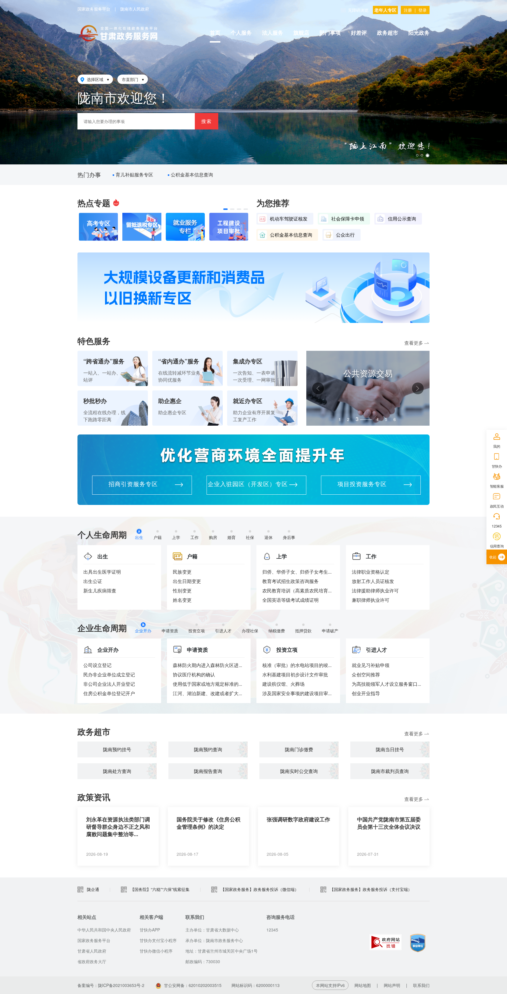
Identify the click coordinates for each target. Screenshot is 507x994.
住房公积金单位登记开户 (109, 693)
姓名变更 (182, 600)
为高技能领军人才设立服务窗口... (386, 683)
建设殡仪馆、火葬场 (283, 683)
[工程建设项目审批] (228, 227)
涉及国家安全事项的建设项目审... (297, 693)
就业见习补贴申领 (370, 665)
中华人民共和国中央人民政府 (104, 930)
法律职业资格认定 (370, 571)
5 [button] (386, 419)
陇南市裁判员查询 (390, 771)
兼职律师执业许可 (370, 600)
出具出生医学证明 (102, 571)
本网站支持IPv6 (330, 985)
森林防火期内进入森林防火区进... (207, 665)
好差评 (359, 32)
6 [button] (394, 419)
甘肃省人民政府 (91, 951)
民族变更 (182, 571)
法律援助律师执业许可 (375, 590)
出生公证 (92, 581)
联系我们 (421, 985)
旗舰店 (301, 32)
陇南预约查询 (208, 749)
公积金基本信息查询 (193, 174)
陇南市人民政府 (134, 9)
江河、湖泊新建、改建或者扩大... (207, 693)
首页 (215, 32)
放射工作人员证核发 (373, 581)
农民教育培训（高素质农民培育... (297, 590)
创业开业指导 (366, 693)
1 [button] (340, 419)
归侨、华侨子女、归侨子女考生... (297, 571)
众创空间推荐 (366, 674)
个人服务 (241, 32)
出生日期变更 (187, 581)
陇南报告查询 (208, 771)
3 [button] (357, 419)
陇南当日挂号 (390, 749)
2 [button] (348, 419)
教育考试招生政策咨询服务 (290, 581)
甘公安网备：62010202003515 (193, 985)
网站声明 (392, 985)
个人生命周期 (102, 534)
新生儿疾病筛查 (99, 590)
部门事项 (330, 32)
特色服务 (93, 341)
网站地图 (362, 985)
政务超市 (387, 32)
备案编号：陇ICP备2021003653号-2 (110, 985)
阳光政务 (419, 32)
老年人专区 (385, 10)
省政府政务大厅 (91, 961)
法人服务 (272, 32)
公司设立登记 (97, 665)
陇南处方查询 (117, 771)
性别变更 (182, 590)
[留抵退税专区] (141, 227)
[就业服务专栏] (185, 227)
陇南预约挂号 (117, 749)
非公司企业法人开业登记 (109, 683)
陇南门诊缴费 (299, 749)
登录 (422, 10)
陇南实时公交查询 (299, 771)
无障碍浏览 (358, 10)
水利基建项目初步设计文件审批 (295, 674)
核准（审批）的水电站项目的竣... (297, 665)
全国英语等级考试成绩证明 (290, 600)
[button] (225, 209)
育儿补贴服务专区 (136, 174)
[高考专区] (98, 227)
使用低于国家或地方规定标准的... (207, 683)
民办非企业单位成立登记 (109, 674)
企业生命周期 (102, 628)
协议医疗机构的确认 (194, 674)
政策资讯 (93, 797)
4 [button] (365, 418)
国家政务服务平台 (93, 9)
